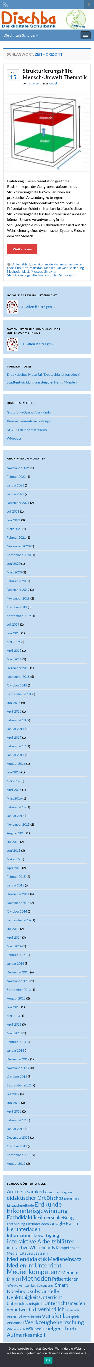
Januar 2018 (15, 729)
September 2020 (19, 555)
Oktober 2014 (17, 911)
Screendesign (45, 1285)
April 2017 (14, 737)
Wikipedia (14, 438)
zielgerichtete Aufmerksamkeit (42, 1331)
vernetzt (14, 1316)
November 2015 (18, 824)
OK (48, 1360)
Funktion (21, 268)
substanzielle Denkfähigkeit (33, 1294)
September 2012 (19, 1085)
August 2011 (16, 1163)
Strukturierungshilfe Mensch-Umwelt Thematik (55, 74)
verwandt (15, 1322)
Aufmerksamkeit (25, 1191)
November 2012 (18, 1068)
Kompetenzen (68, 1247)
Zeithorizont (67, 275)
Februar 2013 (16, 1042)
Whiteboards (16, 1329)
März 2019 (14, 659)
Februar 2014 (16, 955)
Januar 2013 (15, 1050)
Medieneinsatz (64, 1259)
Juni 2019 (14, 633)
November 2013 (18, 981)
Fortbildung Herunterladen (28, 1223)
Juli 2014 (13, 929)
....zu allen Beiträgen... (37, 344)
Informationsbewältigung (33, 1235)
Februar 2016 (16, 807)
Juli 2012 (13, 1094)
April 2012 (14, 1111)
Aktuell (53, 83)
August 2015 (16, 833)
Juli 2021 (13, 511)
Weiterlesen (22, 249)
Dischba (55, 1198)
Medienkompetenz (33, 1271)
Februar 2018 (16, 720)
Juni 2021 (14, 520)
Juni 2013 (14, 1007)
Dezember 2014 (18, 894)
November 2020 (18, 546)
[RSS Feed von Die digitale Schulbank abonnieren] (5, 3)
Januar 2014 (15, 963)
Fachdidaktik (22, 1217)
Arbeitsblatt (21, 264)
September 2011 (19, 1155)
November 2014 (18, 903)
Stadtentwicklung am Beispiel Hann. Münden (42, 382)
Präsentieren (65, 1279)
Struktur (50, 271)
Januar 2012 (15, 1129)
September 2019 (19, 616)
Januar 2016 (15, 816)
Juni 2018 (14, 703)
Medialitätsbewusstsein (27, 1253)
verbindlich (51, 1309)
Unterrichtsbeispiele (25, 1303)
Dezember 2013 (18, 972)
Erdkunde (48, 1204)
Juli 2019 (13, 624)
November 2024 (18, 468)
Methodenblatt (18, 271)
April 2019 (14, 650)
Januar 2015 (15, 885)
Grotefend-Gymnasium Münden (29, 412)
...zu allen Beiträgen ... (37, 306)
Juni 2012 (14, 1103)
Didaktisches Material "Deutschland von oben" (43, 374)
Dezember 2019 (18, 590)
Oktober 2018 (17, 685)
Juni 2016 (14, 772)
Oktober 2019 (17, 607)
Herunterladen (23, 1229)
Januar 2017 (15, 755)
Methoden (36, 1278)
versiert (53, 1315)
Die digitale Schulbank (20, 35)
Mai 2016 (13, 781)
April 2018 (14, 711)
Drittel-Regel (72, 1198)
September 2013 (19, 989)
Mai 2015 (13, 859)
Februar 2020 (16, 581)
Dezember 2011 (18, 1137)
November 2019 (18, 598)
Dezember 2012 (18, 1059)
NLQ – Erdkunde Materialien (27, 430)
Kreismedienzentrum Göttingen (29, 421)
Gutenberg (34, 83)
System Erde (47, 275)
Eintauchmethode (20, 1205)
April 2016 (14, 790)
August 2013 (16, 998)
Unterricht (50, 1297)
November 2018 (18, 676)
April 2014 (14, 937)
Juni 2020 (14, 563)
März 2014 (14, 946)
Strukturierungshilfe (22, 275)
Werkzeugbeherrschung (54, 1322)
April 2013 (14, 1024)
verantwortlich (22, 1309)
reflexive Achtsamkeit (22, 1285)
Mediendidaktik (27, 1258)
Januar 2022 (15, 494)
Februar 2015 (16, 876)
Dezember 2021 (18, 503)
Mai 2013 (13, 1016)
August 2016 (16, 763)
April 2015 (14, 868)
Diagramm (67, 1192)
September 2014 (19, 920)
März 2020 (14, 572)
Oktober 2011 (17, 1146)
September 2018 (19, 694)
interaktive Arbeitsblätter (41, 1241)
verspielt (72, 1316)
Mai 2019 (13, 642)
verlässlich (72, 1310)
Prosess (37, 271)
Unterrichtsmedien (64, 1303)
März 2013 (14, 1033)
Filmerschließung (55, 1217)
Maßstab (36, 268)
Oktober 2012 (17, 1076)
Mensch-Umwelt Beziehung (64, 268)
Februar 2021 (16, 537)
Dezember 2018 (18, 668)
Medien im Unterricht (34, 1265)
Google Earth (64, 1223)
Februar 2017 (16, 746)
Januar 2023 (15, 485)
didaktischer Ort (26, 1197)
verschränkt (32, 1317)
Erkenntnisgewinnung (37, 1210)
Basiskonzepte (42, 264)
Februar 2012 (16, 1120)
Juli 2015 (13, 842)
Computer (52, 1192)
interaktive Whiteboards (31, 1247)
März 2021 (14, 529)
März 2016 (14, 798)
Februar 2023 (16, 476)
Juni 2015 (14, 850)
